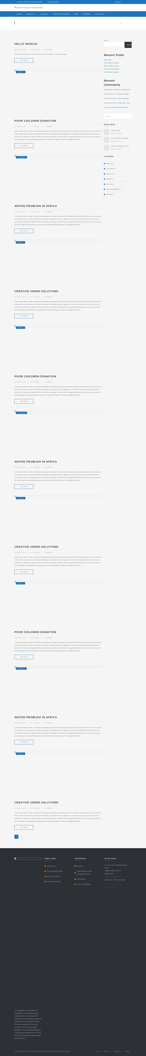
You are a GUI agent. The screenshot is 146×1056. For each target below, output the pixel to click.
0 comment (48, 212)
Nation (20, 498)
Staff (76, 14)
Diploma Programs (62, 14)
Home (19, 14)
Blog (98, 1051)
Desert (20, 72)
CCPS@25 (36, 49)
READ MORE (24, 60)
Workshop (81, 879)
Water (20, 753)
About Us (30, 14)
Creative (21, 668)
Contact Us (99, 14)
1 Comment (49, 49)
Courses (44, 14)
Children (21, 157)
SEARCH (129, 116)
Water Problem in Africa (35, 206)
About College (53, 876)
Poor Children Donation (35, 120)
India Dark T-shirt (124, 103)
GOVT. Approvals (84, 884)
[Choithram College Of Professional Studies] (28, 7)
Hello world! (26, 43)
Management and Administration (84, 872)
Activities (86, 14)
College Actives (53, 881)
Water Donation (123, 94)
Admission (51, 866)
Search (106, 40)
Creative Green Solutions (36, 291)
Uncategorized (112, 189)
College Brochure (55, 871)
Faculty (80, 866)
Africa (20, 242)
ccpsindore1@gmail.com (112, 877)
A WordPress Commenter (112, 90)
